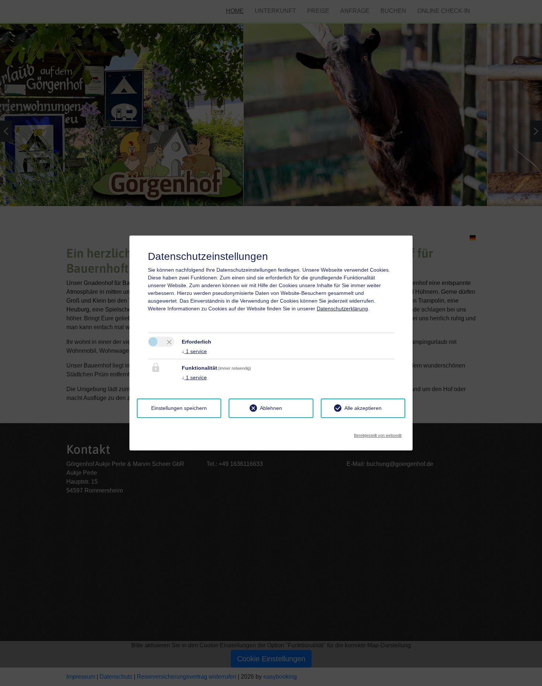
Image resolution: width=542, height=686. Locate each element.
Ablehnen (271, 408)
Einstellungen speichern (179, 408)
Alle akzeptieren (363, 408)
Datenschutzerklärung (342, 308)
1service (194, 351)
